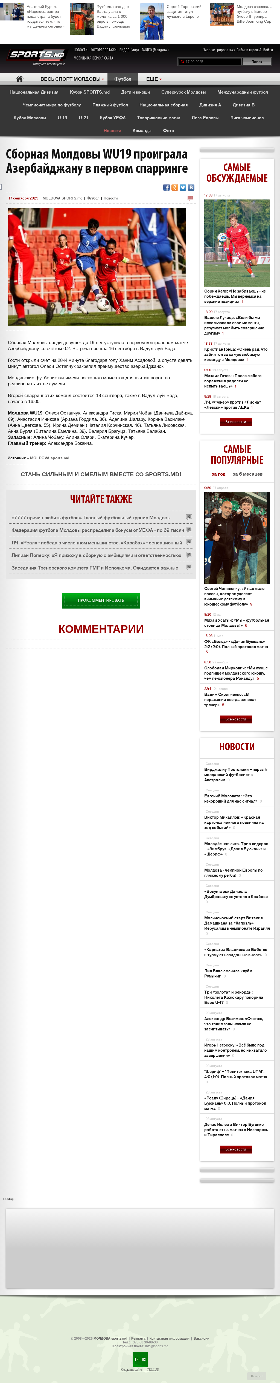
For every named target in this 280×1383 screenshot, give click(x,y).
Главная (19, 79)
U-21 (83, 117)
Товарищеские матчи (158, 117)
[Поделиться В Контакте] (191, 187)
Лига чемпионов (247, 117)
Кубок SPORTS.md (90, 92)
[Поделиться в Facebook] (166, 187)
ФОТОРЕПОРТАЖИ (103, 50)
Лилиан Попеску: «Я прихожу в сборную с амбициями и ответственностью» (96, 555)
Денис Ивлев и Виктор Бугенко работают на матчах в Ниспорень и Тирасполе (236, 1129)
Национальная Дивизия (34, 92)
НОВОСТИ (81, 50)
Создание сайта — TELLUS (140, 1370)
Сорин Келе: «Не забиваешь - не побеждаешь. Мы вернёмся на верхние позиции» (235, 296)
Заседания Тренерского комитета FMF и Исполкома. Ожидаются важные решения (94, 569)
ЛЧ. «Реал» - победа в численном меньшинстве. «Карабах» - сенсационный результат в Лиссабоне (96, 544)
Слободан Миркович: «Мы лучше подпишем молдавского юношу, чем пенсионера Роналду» (236, 673)
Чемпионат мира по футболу (52, 105)
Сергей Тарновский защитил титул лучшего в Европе (184, 11)
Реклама (138, 1338)
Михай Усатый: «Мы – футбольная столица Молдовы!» (236, 622)
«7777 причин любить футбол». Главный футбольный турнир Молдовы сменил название (91, 518)
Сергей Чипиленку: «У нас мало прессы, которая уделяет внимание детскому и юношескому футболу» (234, 596)
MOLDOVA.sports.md (49, 458)
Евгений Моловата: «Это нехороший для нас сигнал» (233, 798)
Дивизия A (210, 105)
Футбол (122, 78)
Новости (112, 130)
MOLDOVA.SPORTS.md (62, 198)
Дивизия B (244, 105)
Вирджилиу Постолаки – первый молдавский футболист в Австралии (235, 774)
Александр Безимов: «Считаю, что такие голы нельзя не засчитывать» (233, 1023)
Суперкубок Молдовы (183, 92)
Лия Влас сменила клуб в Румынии (228, 973)
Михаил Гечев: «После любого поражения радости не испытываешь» (233, 380)
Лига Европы (205, 117)
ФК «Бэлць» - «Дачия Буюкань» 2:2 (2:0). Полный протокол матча (236, 646)
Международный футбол (242, 92)
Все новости (236, 422)
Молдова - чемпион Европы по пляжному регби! (233, 872)
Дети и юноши (135, 92)
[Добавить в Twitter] (183, 187)
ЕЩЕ (152, 78)
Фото (168, 130)
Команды (142, 130)
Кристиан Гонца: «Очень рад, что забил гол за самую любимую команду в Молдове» (236, 354)
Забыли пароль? (249, 50)
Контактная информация (169, 1338)
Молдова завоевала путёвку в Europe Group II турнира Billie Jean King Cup (255, 13)
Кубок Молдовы (30, 117)
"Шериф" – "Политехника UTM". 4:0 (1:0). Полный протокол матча (235, 1076)
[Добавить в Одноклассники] (174, 187)
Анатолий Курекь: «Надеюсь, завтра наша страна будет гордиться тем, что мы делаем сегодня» (46, 16)
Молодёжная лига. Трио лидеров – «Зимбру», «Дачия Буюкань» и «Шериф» (236, 848)
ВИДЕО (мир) (129, 50)
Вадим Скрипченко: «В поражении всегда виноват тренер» (230, 699)
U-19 (62, 117)
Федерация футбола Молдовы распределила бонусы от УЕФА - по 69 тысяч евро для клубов (97, 531)
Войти (268, 50)
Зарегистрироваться (219, 50)
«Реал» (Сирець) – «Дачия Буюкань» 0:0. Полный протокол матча (235, 1103)
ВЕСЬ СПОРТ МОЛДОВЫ (70, 78)
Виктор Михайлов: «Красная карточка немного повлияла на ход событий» (234, 822)
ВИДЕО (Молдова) (155, 50)
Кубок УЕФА (113, 117)
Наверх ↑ (257, 1376)
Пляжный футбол (110, 105)
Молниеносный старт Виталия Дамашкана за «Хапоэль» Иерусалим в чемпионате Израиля (237, 925)
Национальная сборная (163, 105)
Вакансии (201, 1338)
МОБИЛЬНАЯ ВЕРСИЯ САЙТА (93, 58)
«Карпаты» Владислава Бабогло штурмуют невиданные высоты (235, 952)
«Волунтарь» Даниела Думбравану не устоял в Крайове (236, 896)
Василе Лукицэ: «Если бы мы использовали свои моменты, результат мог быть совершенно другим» (234, 325)
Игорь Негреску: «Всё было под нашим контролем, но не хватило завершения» (235, 1050)
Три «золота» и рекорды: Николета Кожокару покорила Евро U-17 (233, 997)
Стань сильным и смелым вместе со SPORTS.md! (101, 474)
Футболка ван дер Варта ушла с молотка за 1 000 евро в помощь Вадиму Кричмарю (113, 16)
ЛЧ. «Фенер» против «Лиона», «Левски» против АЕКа (233, 404)
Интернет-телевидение (51, 64)
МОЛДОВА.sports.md (110, 1338)
